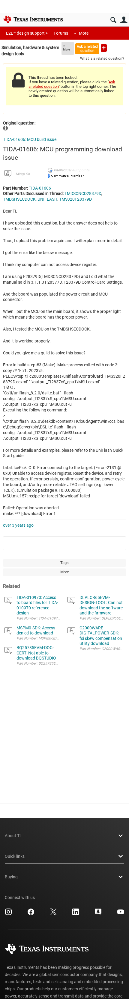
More (83, 33)
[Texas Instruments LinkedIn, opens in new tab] (75, 914)
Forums (61, 33)
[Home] (33, 19)
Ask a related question (87, 48)
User (123, 20)
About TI (13, 835)
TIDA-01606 (40, 188)
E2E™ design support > (27, 33)
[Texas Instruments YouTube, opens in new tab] (120, 914)
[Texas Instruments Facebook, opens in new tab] (30, 914)
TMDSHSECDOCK (19, 199)
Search (113, 20)
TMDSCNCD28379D (82, 193)
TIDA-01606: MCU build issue (29, 139)
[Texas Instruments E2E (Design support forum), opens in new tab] (98, 914)
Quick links (15, 856)
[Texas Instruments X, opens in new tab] (53, 914)
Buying (11, 876)
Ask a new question (104, 48)
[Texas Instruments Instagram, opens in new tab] (8, 914)
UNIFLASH (47, 199)
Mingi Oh (23, 174)
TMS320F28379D (75, 199)
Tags (64, 562)
